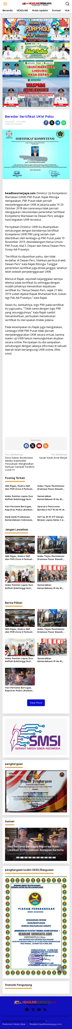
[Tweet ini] (51, 122)
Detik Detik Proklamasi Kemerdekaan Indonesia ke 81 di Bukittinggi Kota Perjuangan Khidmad (18, 518)
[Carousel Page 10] (54, 857)
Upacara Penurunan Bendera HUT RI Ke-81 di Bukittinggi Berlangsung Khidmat (50, 508)
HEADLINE (9, 124)
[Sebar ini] (46, 122)
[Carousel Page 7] (42, 857)
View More (36, 702)
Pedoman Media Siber (14, 1024)
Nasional (18, 124)
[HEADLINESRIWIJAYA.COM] (37, 3)
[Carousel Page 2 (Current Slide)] (22, 857)
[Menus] (5, 4)
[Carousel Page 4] (30, 857)
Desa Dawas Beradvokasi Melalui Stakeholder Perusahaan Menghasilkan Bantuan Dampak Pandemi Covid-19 (19, 462)
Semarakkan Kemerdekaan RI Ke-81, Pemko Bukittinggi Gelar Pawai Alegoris (50, 498)
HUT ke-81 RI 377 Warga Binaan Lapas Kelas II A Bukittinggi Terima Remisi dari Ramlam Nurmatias (51, 518)
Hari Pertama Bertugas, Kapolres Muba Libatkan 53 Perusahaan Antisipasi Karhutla (19, 508)
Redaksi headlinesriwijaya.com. (46, 1024)
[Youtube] (39, 445)
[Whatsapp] (63, 122)
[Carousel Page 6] (38, 857)
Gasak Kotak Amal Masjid (53, 456)
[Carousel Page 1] (18, 857)
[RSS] (45, 445)
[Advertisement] (36, 395)
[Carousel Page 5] (34, 857)
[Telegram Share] (57, 122)
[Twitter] (32, 445)
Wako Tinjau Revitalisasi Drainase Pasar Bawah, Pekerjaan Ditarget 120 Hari (50, 487)
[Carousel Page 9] (50, 857)
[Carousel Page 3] (26, 857)
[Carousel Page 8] (46, 857)
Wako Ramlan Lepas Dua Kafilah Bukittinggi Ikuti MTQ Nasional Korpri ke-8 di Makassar (19, 498)
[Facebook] (26, 445)
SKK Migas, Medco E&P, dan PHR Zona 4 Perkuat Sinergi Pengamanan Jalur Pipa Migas (19, 487)
